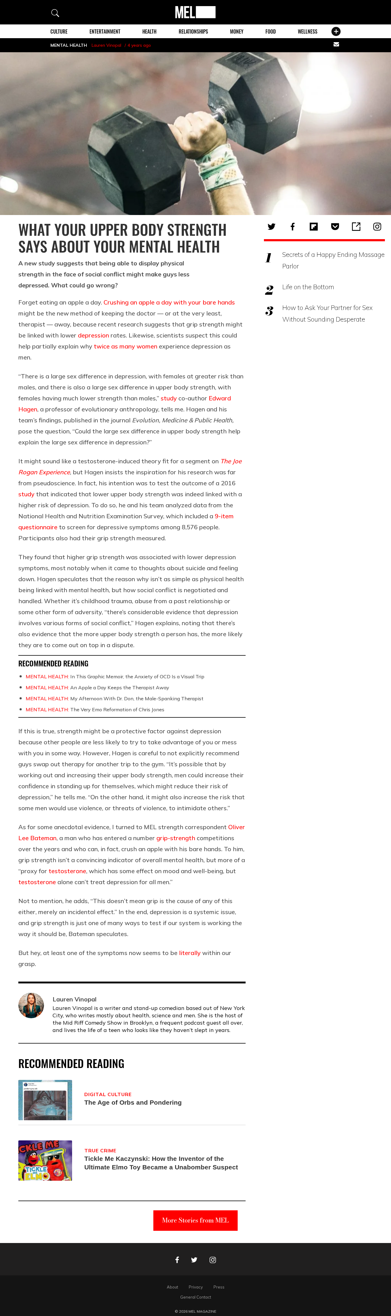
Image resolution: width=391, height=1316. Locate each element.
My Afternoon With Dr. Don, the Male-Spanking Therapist (114, 698)
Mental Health (68, 45)
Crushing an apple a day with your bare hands (169, 302)
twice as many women (125, 346)
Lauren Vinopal (106, 45)
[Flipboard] (314, 226)
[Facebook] (293, 226)
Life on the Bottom (308, 287)
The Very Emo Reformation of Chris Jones (95, 709)
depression (93, 335)
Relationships (193, 31)
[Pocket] (335, 226)
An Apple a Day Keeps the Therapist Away (97, 687)
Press (219, 1287)
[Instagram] (377, 226)
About (172, 1287)
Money (236, 31)
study (169, 398)
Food (270, 31)
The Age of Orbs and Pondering (133, 1102)
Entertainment (105, 31)
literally (190, 953)
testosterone (67, 871)
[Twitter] (271, 226)
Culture (59, 31)
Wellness (307, 31)
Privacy (196, 1287)
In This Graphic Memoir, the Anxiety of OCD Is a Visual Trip (115, 676)
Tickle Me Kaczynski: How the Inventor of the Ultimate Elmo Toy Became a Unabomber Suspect (161, 1163)
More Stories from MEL (195, 1220)
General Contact (195, 1297)
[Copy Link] (356, 226)
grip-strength (175, 838)
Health (149, 31)
